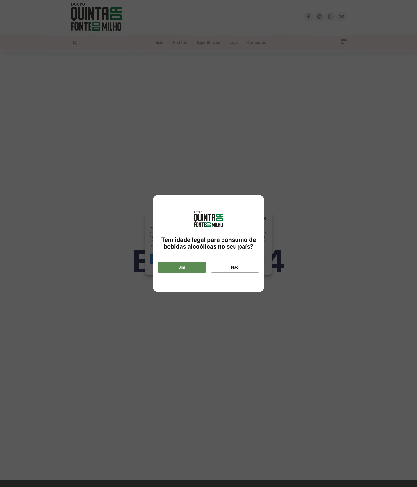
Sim (181, 267)
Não (235, 267)
